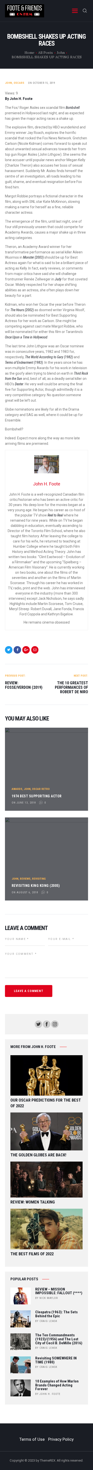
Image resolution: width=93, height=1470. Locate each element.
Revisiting (39, 878)
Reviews (25, 878)
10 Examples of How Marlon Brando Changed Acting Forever (57, 1385)
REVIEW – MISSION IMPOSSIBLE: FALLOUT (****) (58, 1291)
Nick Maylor (48, 1298)
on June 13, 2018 (24, 802)
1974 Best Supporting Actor (37, 796)
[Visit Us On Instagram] (55, 1023)
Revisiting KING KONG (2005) (36, 886)
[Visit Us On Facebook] (46, 1023)
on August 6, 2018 (25, 892)
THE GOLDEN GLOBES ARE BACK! (38, 1155)
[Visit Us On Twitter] (38, 1023)
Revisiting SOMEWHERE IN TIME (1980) (56, 1360)
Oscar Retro (41, 789)
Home (29, 52)
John (61, 52)
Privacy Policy (61, 1439)
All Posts (45, 52)
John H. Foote (50, 1394)
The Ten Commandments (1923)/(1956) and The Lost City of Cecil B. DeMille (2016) (58, 1339)
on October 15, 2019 (41, 83)
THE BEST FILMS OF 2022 (32, 1254)
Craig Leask (48, 1321)
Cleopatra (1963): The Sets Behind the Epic (56, 1314)
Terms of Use (32, 1439)
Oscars (19, 83)
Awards (17, 789)
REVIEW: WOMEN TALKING (32, 1202)
